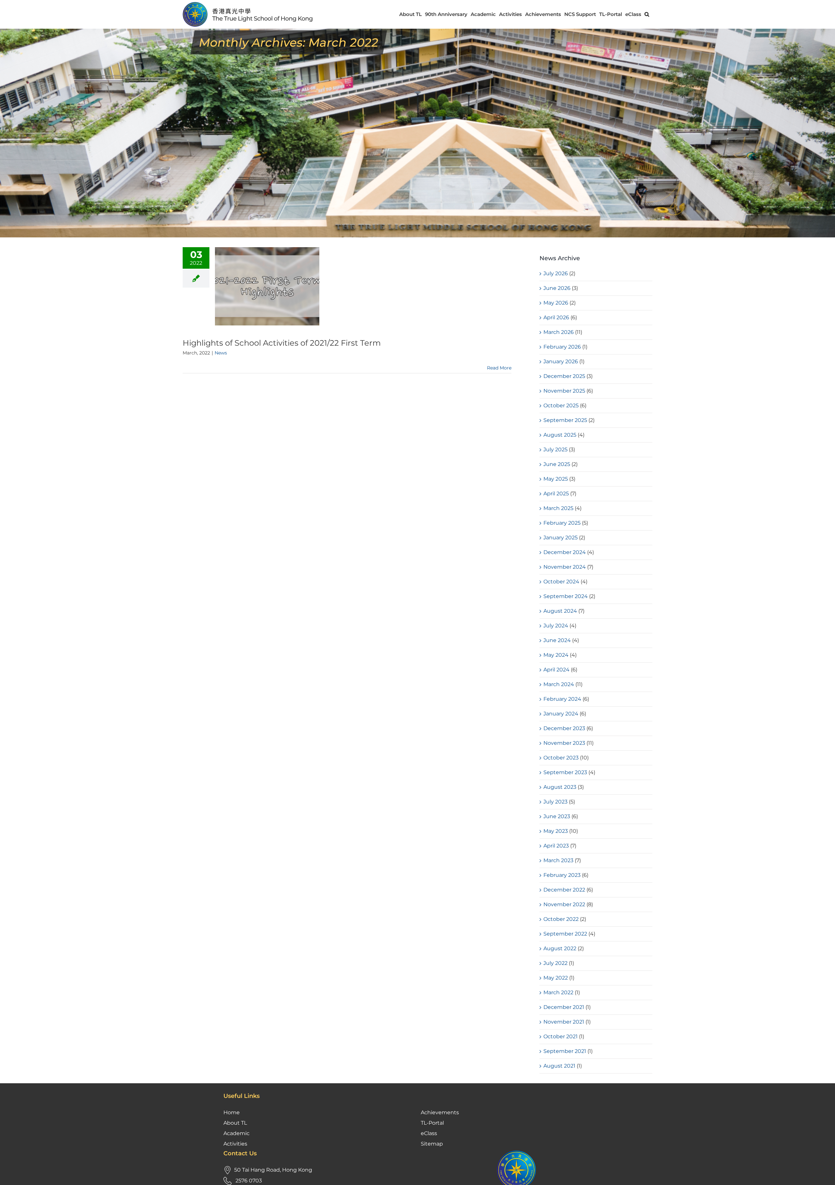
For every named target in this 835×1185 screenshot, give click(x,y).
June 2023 (556, 816)
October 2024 (561, 581)
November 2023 (564, 743)
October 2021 (560, 1036)
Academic (236, 1133)
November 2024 (564, 567)
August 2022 (559, 948)
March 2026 (558, 332)
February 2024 (562, 699)
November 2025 (564, 391)
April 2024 (556, 670)
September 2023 (565, 772)
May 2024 (556, 655)
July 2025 (555, 449)
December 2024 (564, 552)
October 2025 (561, 405)
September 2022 (565, 934)
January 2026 (560, 361)
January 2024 (560, 714)
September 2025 (565, 420)
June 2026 (556, 288)
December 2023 (564, 728)
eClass (429, 1133)
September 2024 (565, 596)
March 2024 (558, 684)
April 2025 (556, 493)
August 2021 (559, 1066)
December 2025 (564, 376)
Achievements (440, 1112)
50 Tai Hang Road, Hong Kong (273, 1170)
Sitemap (432, 1144)
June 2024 (557, 640)
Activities (235, 1144)
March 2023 (558, 860)
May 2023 (555, 831)
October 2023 (561, 758)
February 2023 (562, 875)
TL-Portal (432, 1123)
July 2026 (555, 273)
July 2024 (555, 625)
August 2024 (560, 611)
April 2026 (556, 317)
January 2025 (560, 537)
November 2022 (564, 904)
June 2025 (556, 464)
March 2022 (558, 992)
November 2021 (563, 1022)
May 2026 (555, 303)
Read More (499, 368)
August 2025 (559, 435)
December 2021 (563, 1007)
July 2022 (555, 963)
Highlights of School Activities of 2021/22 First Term (282, 343)
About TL (235, 1123)
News (221, 353)
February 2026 (562, 347)
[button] (647, 14)
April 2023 (556, 846)
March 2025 (558, 508)
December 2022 (564, 890)
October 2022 (561, 919)
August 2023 (559, 787)
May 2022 (555, 978)
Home (231, 1112)
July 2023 (555, 802)
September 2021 (564, 1051)
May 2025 (555, 479)
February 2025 (562, 523)
